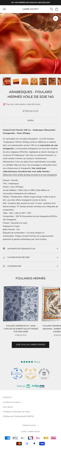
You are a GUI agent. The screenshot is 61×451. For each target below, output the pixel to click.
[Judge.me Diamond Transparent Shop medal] (17, 373)
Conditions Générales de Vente (16, 411)
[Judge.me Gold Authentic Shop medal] (30, 373)
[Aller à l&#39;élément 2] (16, 81)
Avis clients (8, 407)
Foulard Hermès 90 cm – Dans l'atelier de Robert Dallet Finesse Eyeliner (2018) (21, 329)
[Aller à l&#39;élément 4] (34, 81)
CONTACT (7, 397)
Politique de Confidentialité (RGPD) (18, 416)
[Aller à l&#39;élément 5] (43, 81)
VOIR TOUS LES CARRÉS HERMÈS (30, 344)
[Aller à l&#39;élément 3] (25, 81)
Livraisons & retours (12, 402)
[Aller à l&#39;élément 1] (7, 81)
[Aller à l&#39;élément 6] (52, 81)
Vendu (30, 120)
